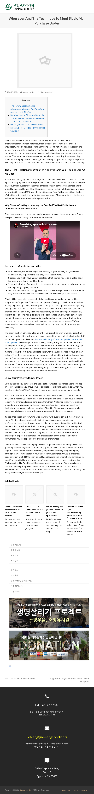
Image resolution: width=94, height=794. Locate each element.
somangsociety (29, 92)
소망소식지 (15, 550)
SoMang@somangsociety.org (47, 737)
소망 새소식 (16, 544)
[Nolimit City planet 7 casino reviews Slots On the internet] (14, 494)
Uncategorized (46, 92)
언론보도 (14, 555)
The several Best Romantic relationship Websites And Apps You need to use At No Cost (27, 109)
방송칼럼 (14, 560)
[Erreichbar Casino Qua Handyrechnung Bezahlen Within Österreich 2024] (76, 494)
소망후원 (14, 575)
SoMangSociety (26, 790)
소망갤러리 (15, 591)
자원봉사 (14, 570)
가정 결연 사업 (17, 586)
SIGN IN (75, 790)
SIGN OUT (85, 790)
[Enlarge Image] (44, 60)
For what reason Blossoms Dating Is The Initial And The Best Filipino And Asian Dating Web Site (27, 118)
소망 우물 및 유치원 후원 (21, 580)
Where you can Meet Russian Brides (26, 124)
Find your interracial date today (20, 678)
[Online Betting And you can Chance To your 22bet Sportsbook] (55, 494)
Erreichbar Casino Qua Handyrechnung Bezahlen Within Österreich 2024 (75, 512)
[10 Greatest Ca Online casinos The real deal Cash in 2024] (34, 494)
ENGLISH (66, 790)
